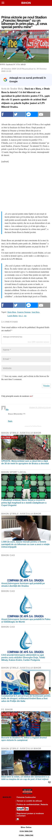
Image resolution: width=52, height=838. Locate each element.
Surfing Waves (36, 426)
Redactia (44, 804)
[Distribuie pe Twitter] (20, 114)
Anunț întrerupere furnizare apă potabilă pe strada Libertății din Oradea (23, 584)
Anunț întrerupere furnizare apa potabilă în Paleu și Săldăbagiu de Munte (25, 620)
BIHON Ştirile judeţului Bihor (21, 433)
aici (31, 396)
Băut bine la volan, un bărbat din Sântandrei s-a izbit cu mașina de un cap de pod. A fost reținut (25, 778)
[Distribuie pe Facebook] (7, 114)
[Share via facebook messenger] (32, 114)
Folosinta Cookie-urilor (26, 797)
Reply (10, 421)
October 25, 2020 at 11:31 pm (40, 407)
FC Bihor (7, 709)
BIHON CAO (8, 555)
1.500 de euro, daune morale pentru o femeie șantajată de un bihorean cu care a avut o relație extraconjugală (25, 544)
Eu (7, 409)
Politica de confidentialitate (28, 804)
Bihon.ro (7, 797)
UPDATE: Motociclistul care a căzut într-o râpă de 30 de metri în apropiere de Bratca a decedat (25, 462)
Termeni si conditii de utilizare (29, 801)
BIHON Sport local (14, 472)
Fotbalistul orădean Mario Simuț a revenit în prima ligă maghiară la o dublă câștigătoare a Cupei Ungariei (23, 502)
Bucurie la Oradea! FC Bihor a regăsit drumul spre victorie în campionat (24, 738)
